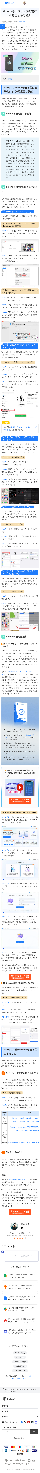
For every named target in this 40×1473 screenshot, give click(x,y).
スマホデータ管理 (20, 1371)
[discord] (36, 1422)
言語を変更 (20, 1438)
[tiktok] (32, 1422)
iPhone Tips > (15, 1389)
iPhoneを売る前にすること (18, 1179)
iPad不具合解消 (20, 1366)
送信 (34, 1432)
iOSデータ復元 (20, 1353)
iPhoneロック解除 (20, 1362)
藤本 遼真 (25, 1224)
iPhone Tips (20, 1357)
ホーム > (8, 1389)
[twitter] (25, 1422)
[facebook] (21, 1422)
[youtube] (28, 1422)
